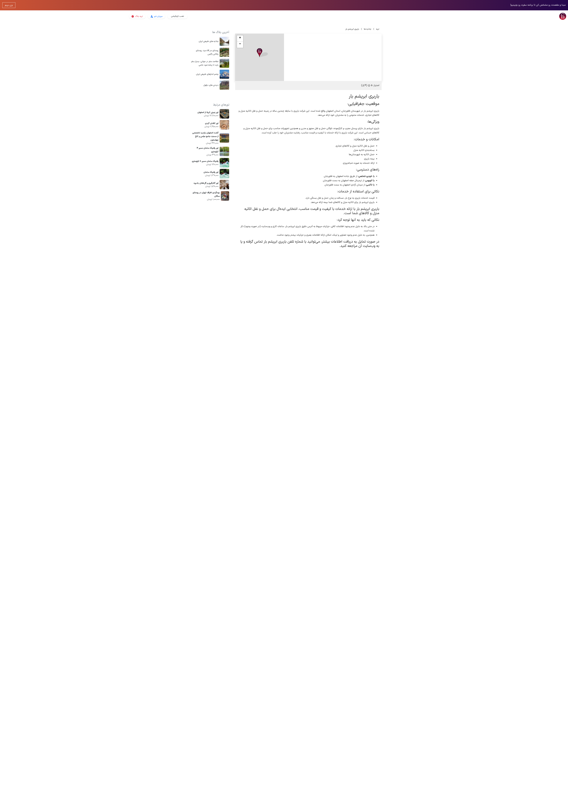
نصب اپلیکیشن (177, 16)
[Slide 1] (335, 77)
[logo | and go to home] (473, 16)
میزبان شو (158, 16)
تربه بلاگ (138, 16)
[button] (262, 53)
